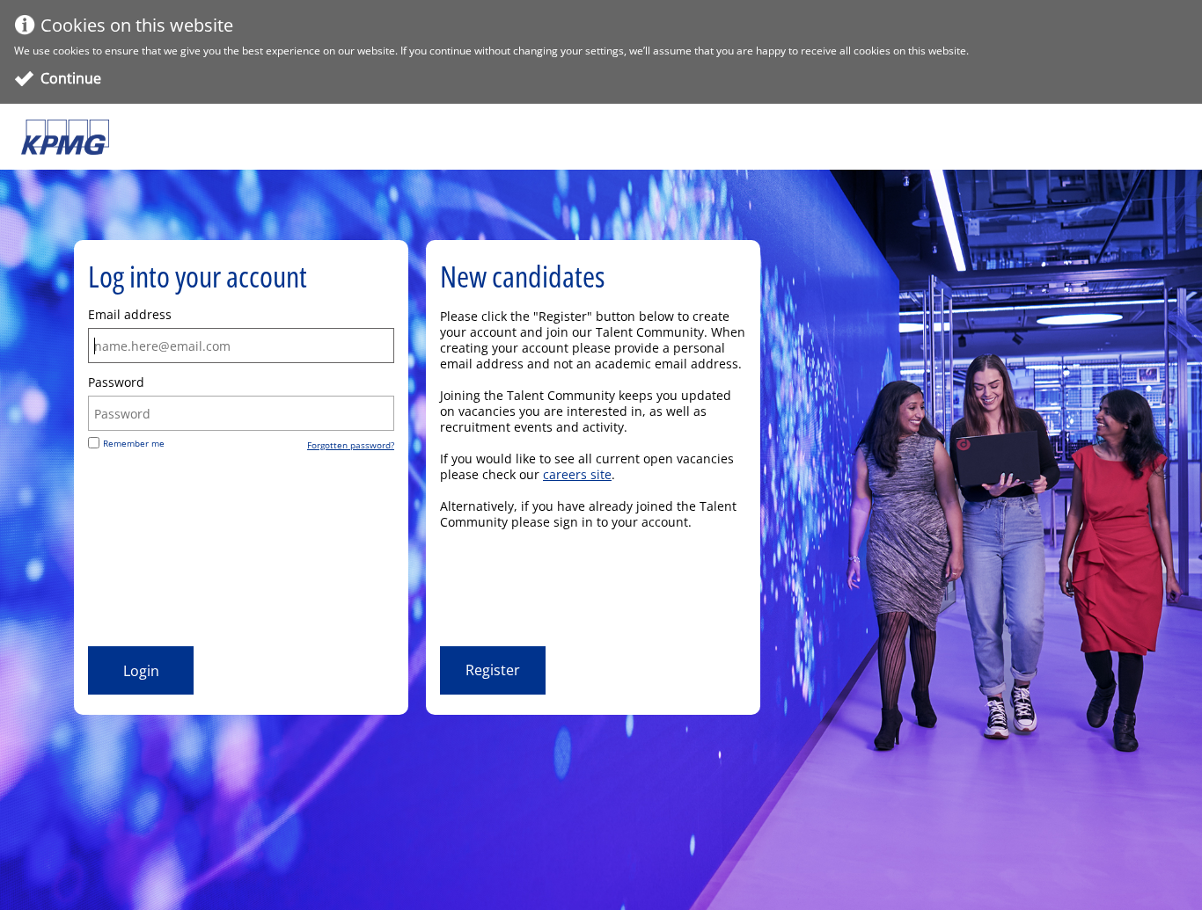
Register (492, 670)
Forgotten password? (350, 445)
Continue (70, 78)
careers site (577, 474)
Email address (130, 315)
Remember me (134, 443)
